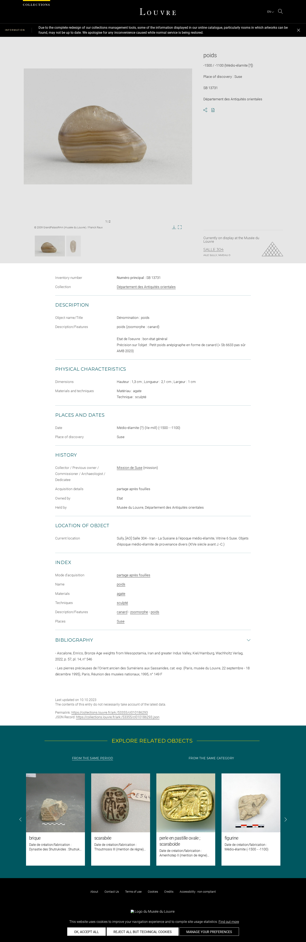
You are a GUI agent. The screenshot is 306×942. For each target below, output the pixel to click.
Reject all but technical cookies (142, 932)
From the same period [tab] (92, 758)
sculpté (122, 603)
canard (122, 612)
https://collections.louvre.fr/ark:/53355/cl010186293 (109, 713)
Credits (168, 891)
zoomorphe (139, 612)
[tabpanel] (153, 819)
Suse (120, 621)
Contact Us (111, 891)
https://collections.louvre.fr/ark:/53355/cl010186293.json (117, 717)
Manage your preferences (209, 932)
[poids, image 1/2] (50, 246)
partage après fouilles (133, 575)
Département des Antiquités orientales (146, 287)
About (94, 891)
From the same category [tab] (211, 758)
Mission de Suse (129, 468)
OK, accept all (86, 932)
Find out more (229, 922)
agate (121, 594)
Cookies (153, 891)
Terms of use (133, 891)
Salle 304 (213, 249)
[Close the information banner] (298, 30)
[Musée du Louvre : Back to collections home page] (158, 11)
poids (121, 584)
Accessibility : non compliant (198, 891)
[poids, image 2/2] (73, 246)
